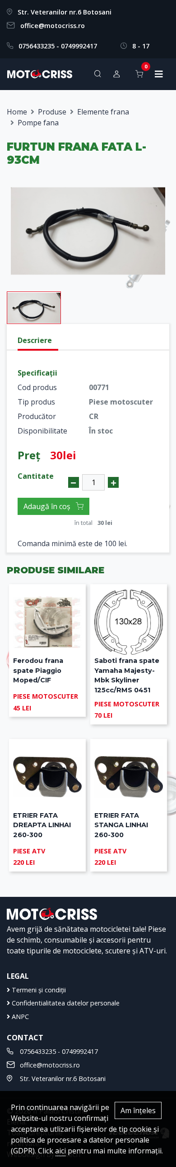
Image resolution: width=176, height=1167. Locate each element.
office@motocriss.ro (52, 25)
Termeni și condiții (38, 990)
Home (17, 112)
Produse (52, 112)
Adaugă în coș (47, 506)
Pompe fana (38, 123)
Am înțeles (138, 1110)
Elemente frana (103, 112)
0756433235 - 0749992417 (58, 46)
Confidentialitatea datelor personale (65, 1003)
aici (60, 1151)
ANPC (19, 1016)
